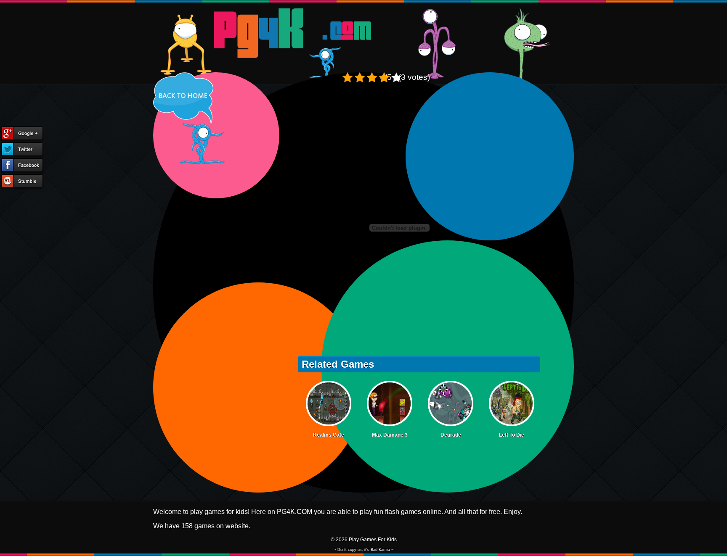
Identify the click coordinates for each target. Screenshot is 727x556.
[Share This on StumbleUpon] (22, 182)
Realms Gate (328, 435)
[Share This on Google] (22, 134)
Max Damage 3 (390, 435)
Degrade (450, 435)
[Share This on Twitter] (22, 150)
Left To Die (511, 435)
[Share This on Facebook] (22, 166)
